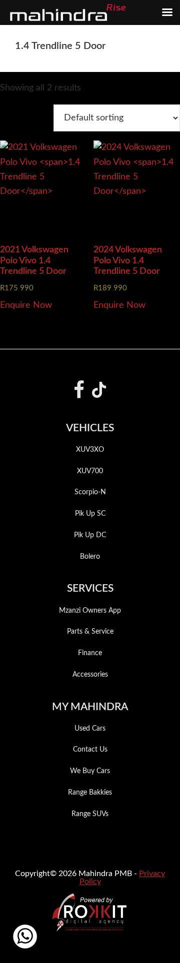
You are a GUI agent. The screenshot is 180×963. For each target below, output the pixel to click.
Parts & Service (90, 631)
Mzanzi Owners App (90, 610)
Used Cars (90, 728)
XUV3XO (90, 449)
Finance (90, 653)
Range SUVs (90, 814)
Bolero (90, 556)
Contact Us (90, 749)
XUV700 (90, 471)
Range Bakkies (90, 792)
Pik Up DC (90, 535)
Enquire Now (26, 305)
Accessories (90, 674)
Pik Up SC (90, 513)
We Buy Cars (90, 771)
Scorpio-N (90, 492)
